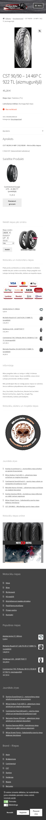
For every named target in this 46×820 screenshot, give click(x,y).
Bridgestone (11, 759)
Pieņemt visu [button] (36, 812)
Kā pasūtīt (10, 596)
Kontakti (9, 615)
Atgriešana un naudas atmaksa (18, 601)
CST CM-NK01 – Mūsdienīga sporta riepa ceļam (22, 506)
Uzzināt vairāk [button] (10, 798)
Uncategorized (18, 18)
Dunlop (9, 772)
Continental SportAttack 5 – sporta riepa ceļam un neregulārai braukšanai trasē (24, 482)
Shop (8, 583)
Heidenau (9, 777)
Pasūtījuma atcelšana (14, 605)
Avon (8, 754)
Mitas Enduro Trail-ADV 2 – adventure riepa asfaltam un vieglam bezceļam (21, 476)
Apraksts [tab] (6, 131)
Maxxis (8, 782)
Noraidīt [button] (10, 812)
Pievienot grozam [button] (12, 202)
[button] (40, 31)
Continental (11, 763)
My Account (10, 592)
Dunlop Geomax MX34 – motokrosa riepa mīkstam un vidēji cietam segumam (23, 495)
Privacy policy (11, 610)
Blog (8, 587)
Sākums (8, 18)
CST (7, 768)
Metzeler (9, 786)
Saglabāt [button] (23, 812)
